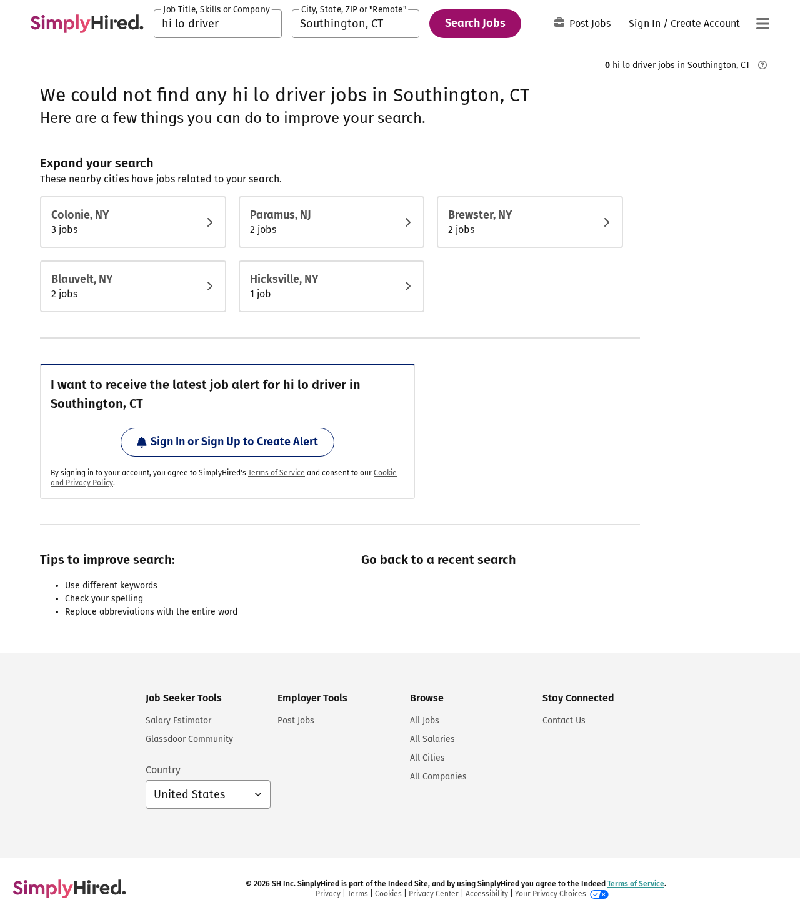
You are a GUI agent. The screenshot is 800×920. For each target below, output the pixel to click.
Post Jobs (590, 23)
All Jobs (424, 720)
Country (163, 770)
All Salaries (432, 739)
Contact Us (564, 720)
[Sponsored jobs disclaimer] (762, 64)
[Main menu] (762, 23)
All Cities (427, 758)
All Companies (438, 776)
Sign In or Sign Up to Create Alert (234, 441)
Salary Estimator (178, 720)
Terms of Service (276, 472)
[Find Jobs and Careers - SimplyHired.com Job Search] (87, 23)
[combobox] (218, 23)
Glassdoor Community (189, 739)
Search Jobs (475, 23)
